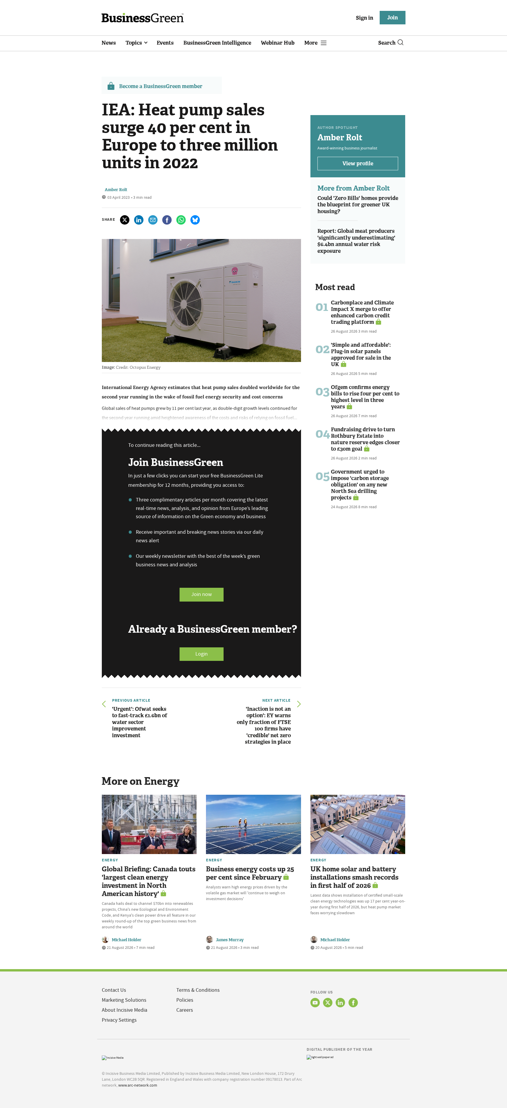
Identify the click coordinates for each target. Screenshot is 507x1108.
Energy (110, 860)
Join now (201, 594)
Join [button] (392, 17)
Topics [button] (134, 42)
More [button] (311, 42)
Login (201, 654)
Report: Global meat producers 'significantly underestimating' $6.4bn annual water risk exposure (356, 241)
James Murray (230, 940)
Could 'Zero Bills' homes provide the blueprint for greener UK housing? (357, 205)
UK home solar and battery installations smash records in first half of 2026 (354, 877)
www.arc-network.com (137, 1085)
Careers (184, 1010)
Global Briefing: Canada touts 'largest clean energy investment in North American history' (148, 881)
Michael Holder (126, 940)
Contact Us (114, 990)
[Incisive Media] (113, 1057)
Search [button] (387, 42)
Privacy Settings (119, 1020)
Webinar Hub (278, 42)
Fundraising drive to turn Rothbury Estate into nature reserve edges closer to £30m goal (365, 439)
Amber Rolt (116, 190)
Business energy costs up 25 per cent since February (250, 873)
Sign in (364, 17)
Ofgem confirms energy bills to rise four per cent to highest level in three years (365, 397)
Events (165, 42)
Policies (184, 1000)
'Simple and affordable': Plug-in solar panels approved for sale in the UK (361, 354)
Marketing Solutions (124, 1000)
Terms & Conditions (198, 990)
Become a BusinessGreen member (160, 86)
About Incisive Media (124, 1010)
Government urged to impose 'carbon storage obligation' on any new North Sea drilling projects (360, 484)
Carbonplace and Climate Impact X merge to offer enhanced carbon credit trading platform (362, 312)
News (109, 42)
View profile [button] (357, 163)
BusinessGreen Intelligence (217, 42)
